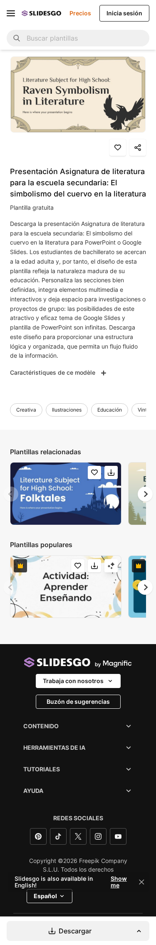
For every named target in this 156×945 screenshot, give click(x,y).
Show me (119, 882)
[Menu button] (11, 13)
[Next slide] (145, 494)
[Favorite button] (117, 147)
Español (45, 895)
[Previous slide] (10, 494)
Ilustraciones (67, 410)
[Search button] (17, 38)
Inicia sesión (124, 13)
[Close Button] (141, 882)
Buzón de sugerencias (78, 701)
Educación (109, 410)
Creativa (26, 410)
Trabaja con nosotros (73, 680)
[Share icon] (137, 147)
